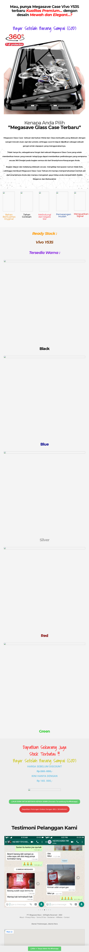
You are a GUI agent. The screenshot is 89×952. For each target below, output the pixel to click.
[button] (6, 872)
